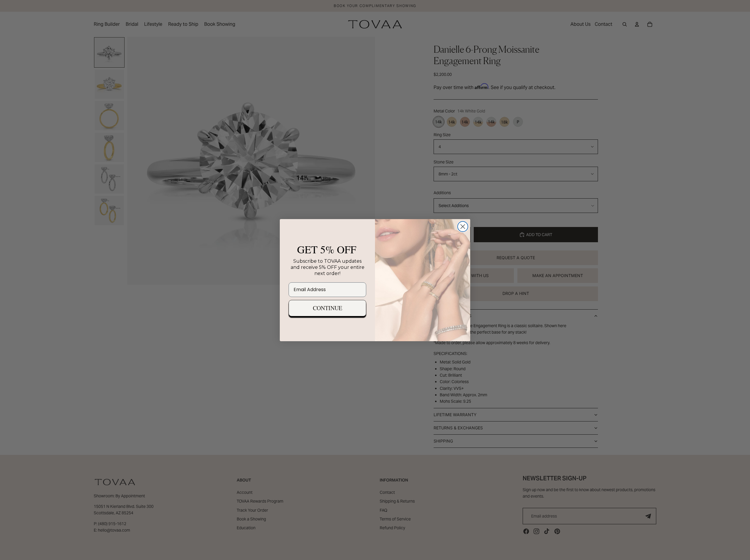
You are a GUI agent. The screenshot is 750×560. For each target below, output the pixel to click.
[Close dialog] (463, 226)
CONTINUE (327, 308)
